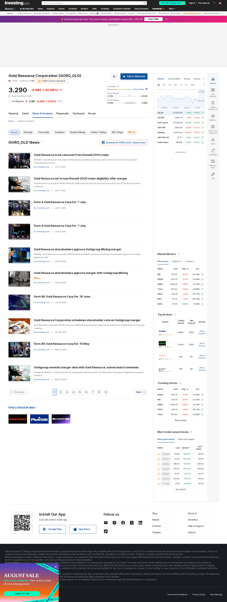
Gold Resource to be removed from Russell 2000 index (71, 154)
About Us (192, 513)
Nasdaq (161, 132)
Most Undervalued (166, 439)
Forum (92, 113)
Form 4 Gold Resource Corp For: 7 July (60, 202)
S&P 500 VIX (163, 137)
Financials (62, 113)
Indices (161, 79)
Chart (25, 113)
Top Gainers (163, 13)
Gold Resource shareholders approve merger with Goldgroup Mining (81, 273)
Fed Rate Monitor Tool (146, 13)
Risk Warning (216, 594)
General (13, 113)
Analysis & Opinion (25, 121)
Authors (192, 532)
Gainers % (177, 261)
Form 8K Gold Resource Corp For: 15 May (61, 343)
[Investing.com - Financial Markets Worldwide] (17, 3)
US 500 (161, 118)
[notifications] (214, 2)
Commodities (174, 79)
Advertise (193, 519)
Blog (154, 513)
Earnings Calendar (42, 13)
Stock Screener (141, 9)
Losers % (190, 261)
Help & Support (196, 526)
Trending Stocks (167, 383)
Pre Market (18, 101)
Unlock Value (138, 89)
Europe (131, 13)
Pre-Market (71, 13)
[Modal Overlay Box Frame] (29, 582)
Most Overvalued (186, 439)
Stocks (10, 13)
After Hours (83, 13)
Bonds (187, 79)
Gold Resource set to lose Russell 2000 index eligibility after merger (80, 178)
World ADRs (106, 13)
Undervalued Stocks (211, 13)
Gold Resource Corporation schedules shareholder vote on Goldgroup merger (87, 320)
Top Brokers (165, 314)
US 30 (160, 113)
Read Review (202, 332)
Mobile (155, 519)
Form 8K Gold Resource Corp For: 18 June (62, 296)
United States (58, 13)
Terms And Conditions (177, 594)
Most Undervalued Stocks (173, 431)
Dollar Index (163, 142)
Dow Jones (163, 122)
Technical (78, 113)
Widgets (156, 532)
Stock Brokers (120, 13)
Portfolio (156, 526)
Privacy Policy (199, 594)
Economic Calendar (122, 9)
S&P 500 (161, 127)
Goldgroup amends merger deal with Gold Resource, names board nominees (86, 367)
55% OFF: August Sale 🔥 (172, 3)
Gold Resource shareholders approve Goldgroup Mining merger (77, 249)
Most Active (176, 13)
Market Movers (167, 254)
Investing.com (43, 167)
